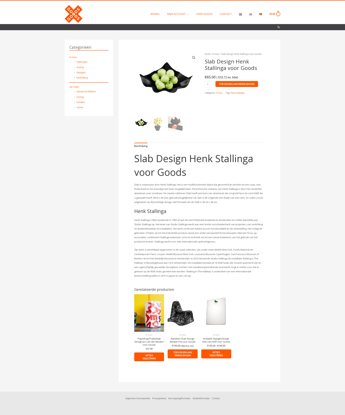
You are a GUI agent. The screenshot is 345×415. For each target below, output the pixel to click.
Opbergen (82, 61)
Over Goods (204, 14)
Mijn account (176, 14)
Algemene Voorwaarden (137, 398)
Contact (226, 14)
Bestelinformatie (201, 398)
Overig (80, 67)
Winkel (155, 14)
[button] (278, 27)
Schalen (80, 102)
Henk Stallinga (237, 92)
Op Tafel (74, 86)
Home (208, 54)
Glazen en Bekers (86, 91)
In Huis (73, 57)
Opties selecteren (149, 357)
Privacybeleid (159, 398)
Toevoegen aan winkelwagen (236, 84)
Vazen (79, 107)
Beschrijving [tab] (140, 146)
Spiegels (81, 72)
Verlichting (82, 77)
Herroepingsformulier (179, 398)
